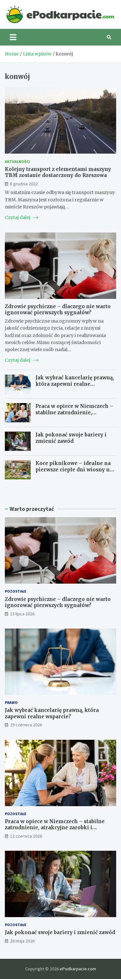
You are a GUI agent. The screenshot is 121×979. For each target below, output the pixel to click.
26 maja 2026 (22, 941)
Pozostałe (15, 591)
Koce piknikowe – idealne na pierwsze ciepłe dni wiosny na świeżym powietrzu (74, 469)
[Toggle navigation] (13, 37)
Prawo (11, 702)
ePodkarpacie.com (78, 969)
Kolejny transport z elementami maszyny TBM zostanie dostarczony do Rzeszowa (58, 172)
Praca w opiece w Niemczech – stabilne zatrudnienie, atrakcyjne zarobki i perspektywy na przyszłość (74, 415)
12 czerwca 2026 (26, 836)
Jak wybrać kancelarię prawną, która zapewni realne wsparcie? (74, 384)
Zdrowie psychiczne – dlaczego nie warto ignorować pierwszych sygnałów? (58, 309)
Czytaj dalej (18, 217)
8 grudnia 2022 (24, 184)
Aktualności (17, 161)
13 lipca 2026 (22, 614)
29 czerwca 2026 (26, 725)
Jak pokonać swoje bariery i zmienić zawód (70, 438)
